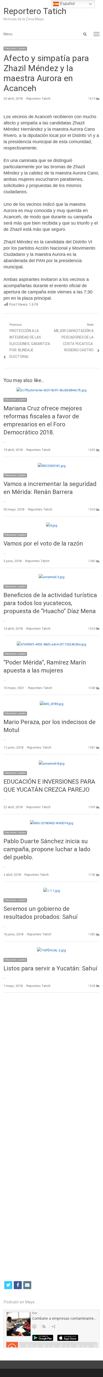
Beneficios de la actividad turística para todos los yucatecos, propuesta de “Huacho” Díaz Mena (50, 603)
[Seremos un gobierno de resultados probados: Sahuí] (51, 891)
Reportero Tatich (35, 11)
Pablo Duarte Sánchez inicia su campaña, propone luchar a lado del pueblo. (47, 849)
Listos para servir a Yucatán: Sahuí (50, 968)
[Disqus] (51, 1069)
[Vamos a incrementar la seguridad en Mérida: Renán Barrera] (52, 466)
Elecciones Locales (15, 48)
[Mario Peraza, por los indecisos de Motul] (52, 704)
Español (67, 4)
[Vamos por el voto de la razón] (51, 525)
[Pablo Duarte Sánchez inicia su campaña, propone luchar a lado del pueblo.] (51, 823)
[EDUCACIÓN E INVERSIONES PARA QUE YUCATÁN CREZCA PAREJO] (51, 763)
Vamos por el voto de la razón (43, 543)
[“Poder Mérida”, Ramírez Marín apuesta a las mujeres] (51, 644)
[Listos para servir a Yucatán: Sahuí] (51, 950)
